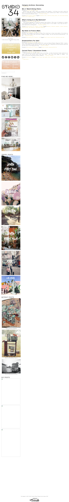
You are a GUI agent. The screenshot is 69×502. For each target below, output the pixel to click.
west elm (62, 37)
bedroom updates (55, 26)
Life (39, 37)
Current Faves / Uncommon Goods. (34, 50)
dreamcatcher (25, 27)
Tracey (36, 10)
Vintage (34, 15)
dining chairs (54, 15)
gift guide (45, 57)
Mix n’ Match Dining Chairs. (32, 9)
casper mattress (64, 26)
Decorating (29, 15)
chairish (49, 15)
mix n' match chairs (29, 16)
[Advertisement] (10, 467)
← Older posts (25, 6)
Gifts (49, 57)
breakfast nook (43, 15)
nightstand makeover (40, 27)
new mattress (32, 27)
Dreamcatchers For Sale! (30, 40)
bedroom (49, 26)
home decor (53, 57)
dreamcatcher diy (53, 47)
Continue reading (43, 13)
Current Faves (39, 57)
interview (58, 37)
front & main (47, 37)
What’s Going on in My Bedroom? (34, 20)
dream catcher (45, 47)
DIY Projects (35, 26)
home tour (53, 37)
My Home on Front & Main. (31, 30)
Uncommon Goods (61, 57)
